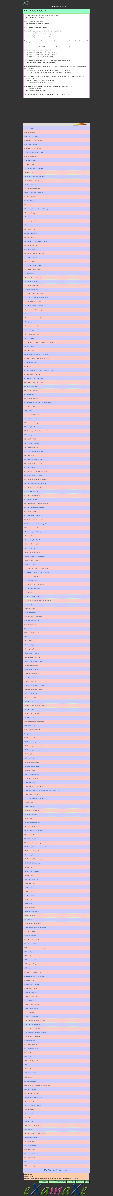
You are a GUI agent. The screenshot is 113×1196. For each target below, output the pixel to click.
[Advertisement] (56, 110)
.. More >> (77, 1178)
